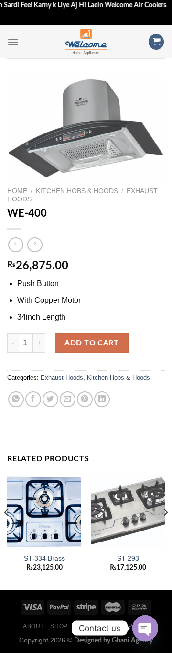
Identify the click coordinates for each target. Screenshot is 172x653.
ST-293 (128, 558)
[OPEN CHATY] (145, 628)
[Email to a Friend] (67, 399)
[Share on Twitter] (50, 399)
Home (17, 191)
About (33, 626)
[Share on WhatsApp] (16, 399)
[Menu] (13, 42)
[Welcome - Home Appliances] (86, 41)
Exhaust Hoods (62, 377)
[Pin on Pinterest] (85, 399)
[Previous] (6, 531)
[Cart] (156, 42)
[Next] (165, 531)
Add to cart (91, 343)
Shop (58, 626)
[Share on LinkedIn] (102, 399)
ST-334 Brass (44, 558)
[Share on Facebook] (33, 399)
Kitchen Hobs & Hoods (77, 191)
